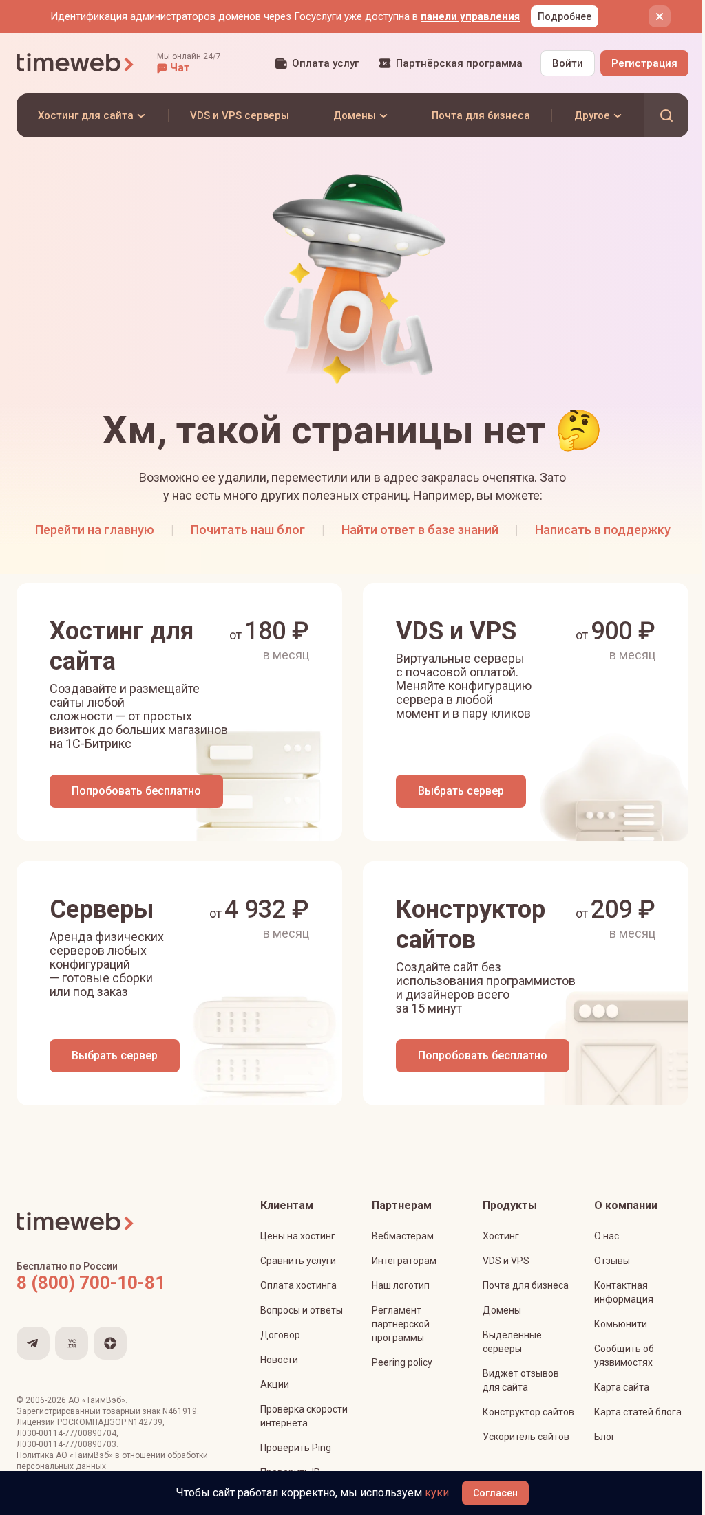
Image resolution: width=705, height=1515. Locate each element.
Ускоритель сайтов (526, 1436)
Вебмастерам (403, 1235)
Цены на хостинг (297, 1235)
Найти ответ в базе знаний (419, 529)
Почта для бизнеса (526, 1285)
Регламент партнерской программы (401, 1324)
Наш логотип (401, 1285)
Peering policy (402, 1362)
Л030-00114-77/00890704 (66, 1433)
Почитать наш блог (248, 529)
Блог (604, 1436)
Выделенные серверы (512, 1341)
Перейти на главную (94, 529)
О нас (606, 1235)
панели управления (470, 16)
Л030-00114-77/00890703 (66, 1444)
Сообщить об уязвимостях (624, 1355)
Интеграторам (404, 1260)
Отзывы (612, 1260)
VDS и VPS (506, 1260)
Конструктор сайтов (528, 1411)
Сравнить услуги (298, 1260)
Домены (502, 1310)
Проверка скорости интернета (304, 1416)
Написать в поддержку (603, 529)
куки (437, 1492)
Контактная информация (623, 1292)
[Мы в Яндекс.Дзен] (110, 1343)
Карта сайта (621, 1387)
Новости (279, 1359)
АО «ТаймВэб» (96, 1400)
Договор (280, 1334)
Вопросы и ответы (301, 1310)
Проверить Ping (295, 1447)
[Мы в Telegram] (33, 1343)
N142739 (145, 1422)
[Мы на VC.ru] (71, 1343)
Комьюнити (620, 1323)
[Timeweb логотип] (76, 63)
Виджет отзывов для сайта (521, 1380)
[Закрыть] (660, 16)
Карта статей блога (638, 1411)
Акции (274, 1384)
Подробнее (564, 16)
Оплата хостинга (298, 1285)
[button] (189, 63)
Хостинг (501, 1235)
